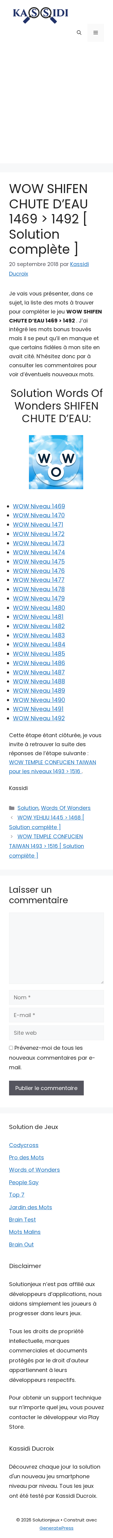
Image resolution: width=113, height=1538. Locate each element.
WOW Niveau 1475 (39, 562)
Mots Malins (25, 1232)
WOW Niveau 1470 (39, 515)
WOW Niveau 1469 (39, 506)
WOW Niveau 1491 (38, 709)
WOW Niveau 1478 (39, 589)
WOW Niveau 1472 (38, 534)
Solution (28, 808)
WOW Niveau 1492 (39, 718)
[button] (79, 33)
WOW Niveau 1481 (38, 617)
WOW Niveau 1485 (39, 654)
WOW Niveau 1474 (39, 552)
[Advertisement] (56, 107)
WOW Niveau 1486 (39, 663)
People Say (24, 1182)
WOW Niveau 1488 (39, 681)
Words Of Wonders (66, 808)
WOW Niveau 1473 (38, 543)
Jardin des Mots (30, 1207)
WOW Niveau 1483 (39, 635)
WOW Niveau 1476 (39, 571)
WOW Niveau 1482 (39, 626)
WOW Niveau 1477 (38, 580)
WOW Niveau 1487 (39, 672)
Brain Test (22, 1219)
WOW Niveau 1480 (39, 608)
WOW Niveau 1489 (39, 691)
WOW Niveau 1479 (39, 599)
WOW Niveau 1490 (39, 700)
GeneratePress (56, 1528)
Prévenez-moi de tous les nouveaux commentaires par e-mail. (52, 1057)
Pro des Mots (26, 1157)
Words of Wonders (34, 1169)
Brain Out (21, 1244)
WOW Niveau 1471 (38, 525)
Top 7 (16, 1194)
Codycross (24, 1145)
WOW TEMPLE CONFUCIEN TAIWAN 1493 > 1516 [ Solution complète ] (46, 846)
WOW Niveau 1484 (39, 644)
